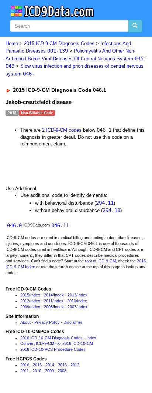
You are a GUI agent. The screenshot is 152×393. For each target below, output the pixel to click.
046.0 (14, 225)
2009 (24, 307)
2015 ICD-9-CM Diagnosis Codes (59, 43)
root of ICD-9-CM (100, 261)
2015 (24, 295)
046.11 (60, 225)
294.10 (111, 210)
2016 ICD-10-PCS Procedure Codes (53, 349)
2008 (48, 307)
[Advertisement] (59, 166)
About (25, 322)
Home (12, 43)
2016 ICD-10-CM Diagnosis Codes (51, 338)
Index (35, 295)
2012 (24, 301)
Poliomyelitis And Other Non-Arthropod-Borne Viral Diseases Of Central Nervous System (76, 58)
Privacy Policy (47, 322)
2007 (72, 307)
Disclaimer (72, 322)
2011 (48, 301)
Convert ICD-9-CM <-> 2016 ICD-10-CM (56, 343)
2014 (48, 295)
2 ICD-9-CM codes (62, 130)
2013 (72, 295)
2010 (71, 301)
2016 (24, 365)
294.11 (105, 203)
